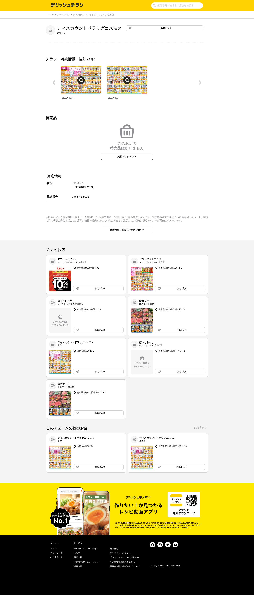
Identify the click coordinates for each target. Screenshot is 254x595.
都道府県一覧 (56, 557)
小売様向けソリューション (86, 562)
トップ (53, 548)
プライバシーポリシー (120, 553)
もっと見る (198, 427)
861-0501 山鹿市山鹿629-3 (82, 185)
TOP (51, 14)
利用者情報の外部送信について (124, 566)
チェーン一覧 (63, 14)
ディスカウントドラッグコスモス (88, 14)
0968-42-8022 (80, 196)
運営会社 (78, 557)
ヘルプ (77, 553)
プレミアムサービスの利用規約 (124, 557)
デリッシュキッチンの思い (86, 548)
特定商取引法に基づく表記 (122, 562)
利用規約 (114, 548)
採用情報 (78, 566)
